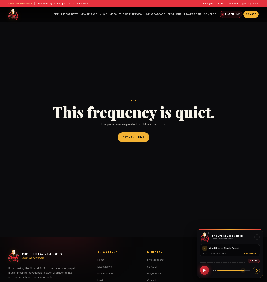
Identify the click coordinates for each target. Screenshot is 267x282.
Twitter (220, 3)
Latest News (69, 14)
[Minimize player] (257, 237)
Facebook (233, 3)
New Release (89, 14)
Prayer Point (193, 14)
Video (113, 14)
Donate (251, 14)
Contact (210, 14)
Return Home (134, 137)
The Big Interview (130, 14)
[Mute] (213, 270)
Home (55, 14)
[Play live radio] (204, 270)
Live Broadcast (155, 14)
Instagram (208, 3)
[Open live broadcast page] (256, 270)
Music (103, 14)
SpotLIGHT (175, 14)
